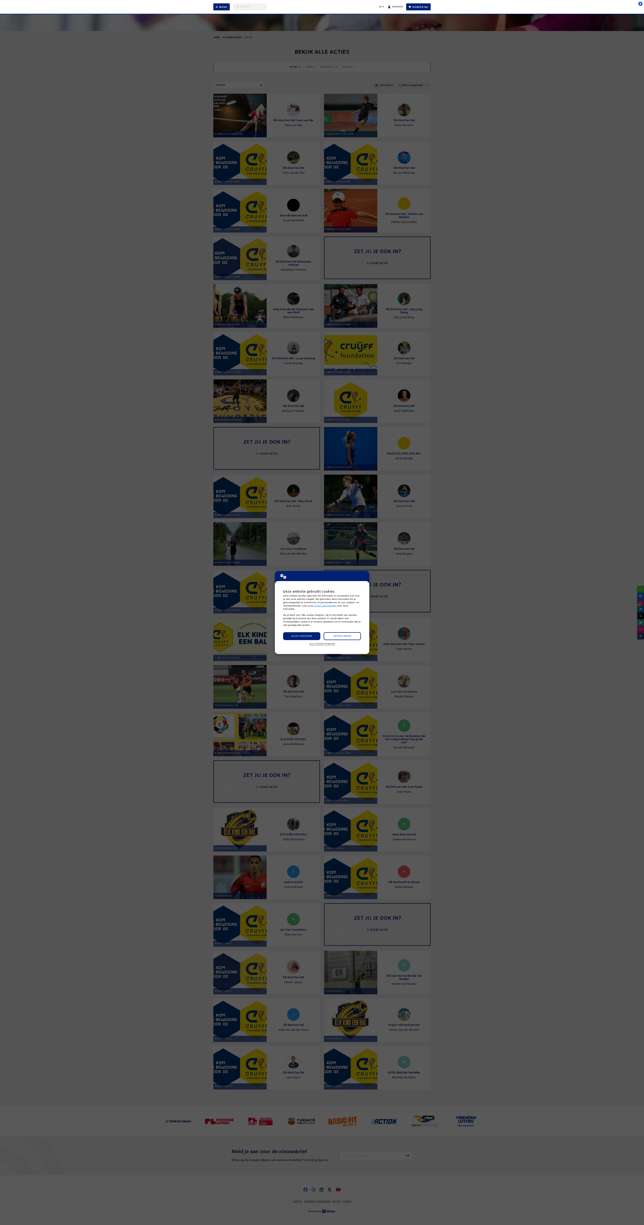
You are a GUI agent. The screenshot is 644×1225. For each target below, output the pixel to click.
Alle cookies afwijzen (322, 644)
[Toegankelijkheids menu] (640, 4)
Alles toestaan (301, 636)
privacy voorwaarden (325, 606)
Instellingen (342, 636)
